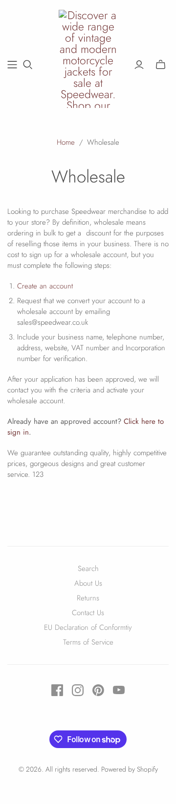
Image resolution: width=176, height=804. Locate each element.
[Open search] (28, 65)
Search (88, 568)
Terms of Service (88, 642)
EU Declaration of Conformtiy (88, 627)
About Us (88, 583)
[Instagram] (78, 690)
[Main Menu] (12, 65)
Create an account (45, 286)
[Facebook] (57, 690)
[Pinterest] (98, 690)
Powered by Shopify (129, 769)
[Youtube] (119, 690)
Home (66, 142)
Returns (88, 598)
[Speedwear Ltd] (88, 57)
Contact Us (88, 612)
